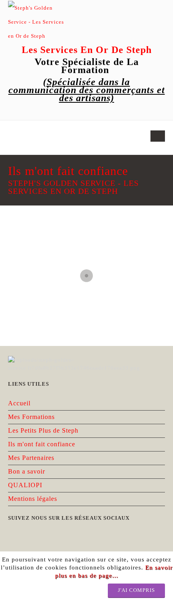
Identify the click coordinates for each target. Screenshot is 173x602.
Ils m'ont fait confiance (41, 444)
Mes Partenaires (31, 457)
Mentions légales (32, 498)
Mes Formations (31, 416)
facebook (19, 113)
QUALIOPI (25, 485)
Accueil (19, 403)
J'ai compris (136, 590)
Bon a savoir (26, 471)
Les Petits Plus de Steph (43, 430)
